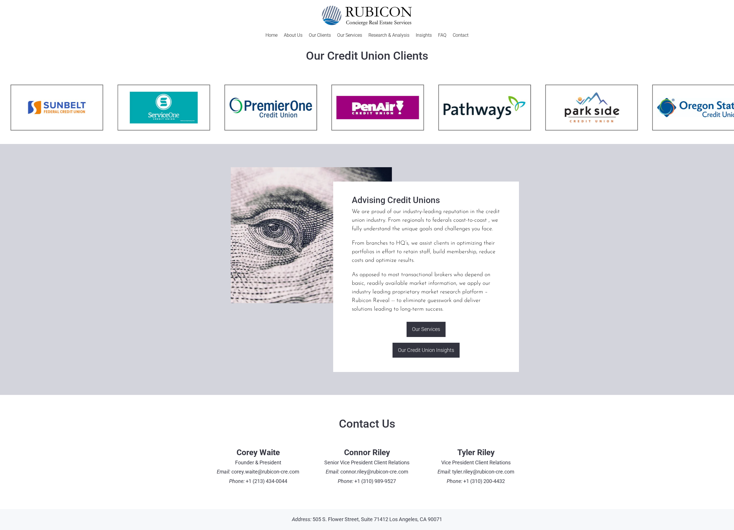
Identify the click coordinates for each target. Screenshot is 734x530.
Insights (424, 35)
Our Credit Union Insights (426, 350)
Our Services (349, 35)
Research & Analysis (388, 35)
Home (272, 35)
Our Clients (320, 35)
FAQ (442, 35)
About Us (293, 35)
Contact (460, 35)
